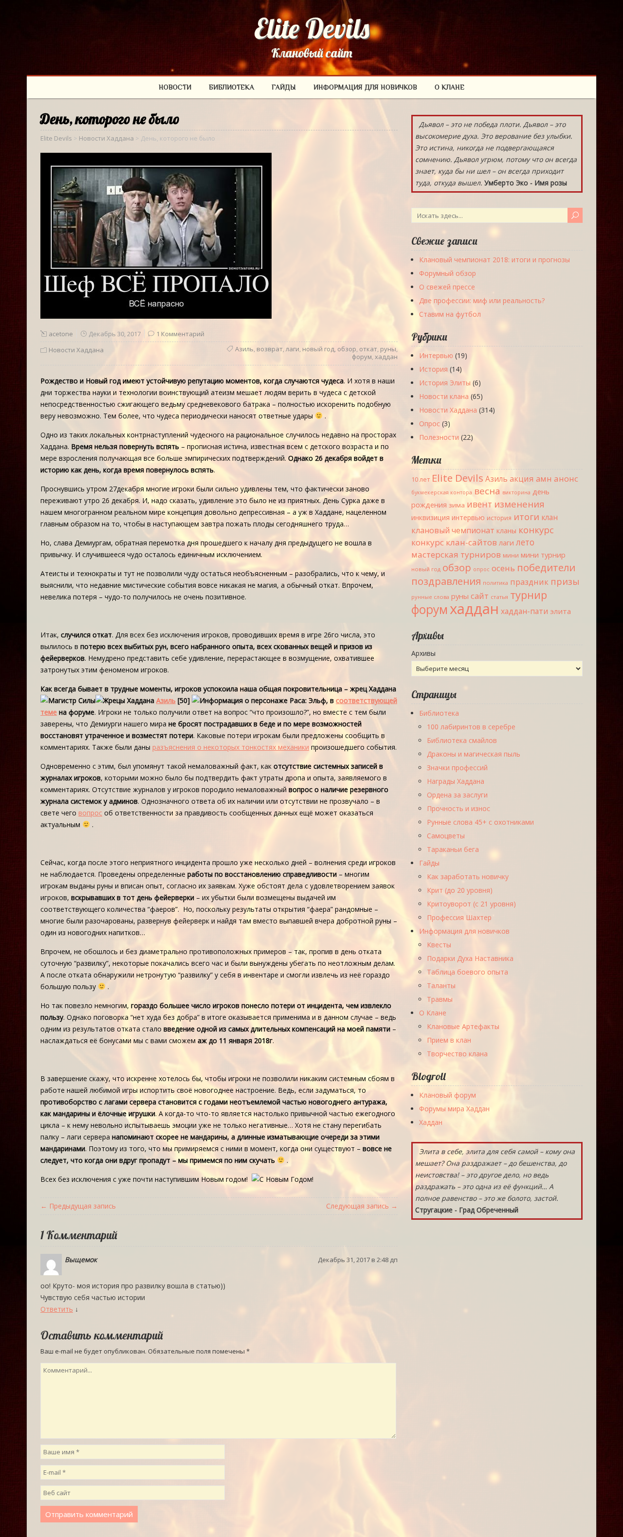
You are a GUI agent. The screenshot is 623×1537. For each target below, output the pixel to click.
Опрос (429, 423)
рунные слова (430, 596)
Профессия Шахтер (459, 917)
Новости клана (444, 396)
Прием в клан (449, 1040)
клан (549, 517)
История (433, 369)
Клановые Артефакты (463, 1026)
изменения (519, 504)
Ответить (56, 1309)
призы (565, 581)
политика (495, 582)
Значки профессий (457, 767)
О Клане (449, 87)
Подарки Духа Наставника (470, 958)
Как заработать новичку (468, 876)
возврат (270, 348)
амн (544, 478)
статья (499, 596)
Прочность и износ (458, 808)
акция (522, 478)
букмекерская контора (441, 492)
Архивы (423, 653)
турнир (528, 594)
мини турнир (543, 555)
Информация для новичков (365, 87)
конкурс (536, 530)
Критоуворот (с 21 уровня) (471, 903)
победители (546, 567)
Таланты (441, 985)
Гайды (284, 87)
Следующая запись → (362, 1206)
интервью (468, 517)
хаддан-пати (524, 611)
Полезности (439, 437)
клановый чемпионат (453, 530)
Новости (175, 87)
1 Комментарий (180, 333)
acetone (61, 333)
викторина (516, 492)
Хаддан (430, 1122)
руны (388, 348)
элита (560, 611)
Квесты (439, 944)
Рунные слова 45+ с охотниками (480, 822)
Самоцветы (446, 835)
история (499, 518)
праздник (529, 581)
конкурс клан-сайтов (454, 542)
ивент (479, 504)
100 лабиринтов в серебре (471, 726)
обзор (346, 348)
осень (503, 568)
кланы (506, 530)
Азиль (244, 348)
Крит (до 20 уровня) (460, 890)
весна (487, 491)
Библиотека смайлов (462, 740)
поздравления (446, 581)
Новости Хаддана (76, 349)
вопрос (90, 812)
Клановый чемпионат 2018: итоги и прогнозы (494, 259)
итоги (526, 516)
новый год (318, 348)
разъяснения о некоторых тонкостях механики (230, 747)
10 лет (420, 479)
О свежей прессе (447, 286)
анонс (566, 478)
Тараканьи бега (453, 849)
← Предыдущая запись (78, 1206)
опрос (481, 569)
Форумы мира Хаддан (454, 1108)
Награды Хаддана (455, 781)
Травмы (440, 999)
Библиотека (231, 87)
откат (368, 348)
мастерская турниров (456, 554)
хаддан (386, 356)
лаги (292, 348)
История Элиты (445, 382)
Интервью (436, 355)
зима (457, 505)
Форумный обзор (447, 273)
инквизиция (430, 517)
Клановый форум (447, 1095)
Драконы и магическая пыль (473, 754)
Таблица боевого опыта (467, 971)
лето (525, 542)
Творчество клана (457, 1053)
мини (511, 555)
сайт (480, 595)
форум (362, 356)
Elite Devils (311, 28)
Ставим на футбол (450, 314)
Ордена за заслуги (457, 794)
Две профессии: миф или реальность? (482, 300)
